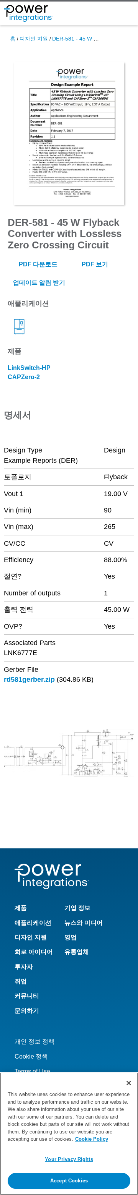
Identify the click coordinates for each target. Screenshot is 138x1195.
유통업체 (76, 952)
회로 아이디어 (34, 952)
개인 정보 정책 (34, 1041)
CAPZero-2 (24, 377)
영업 (70, 937)
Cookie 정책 (31, 1056)
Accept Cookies (69, 1181)
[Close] (128, 1083)
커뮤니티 (27, 995)
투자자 (24, 966)
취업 (21, 981)
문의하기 (27, 1010)
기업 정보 (77, 908)
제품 (21, 908)
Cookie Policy (91, 1139)
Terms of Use (32, 1071)
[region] (69, 1133)
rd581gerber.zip (29, 679)
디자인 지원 (34, 39)
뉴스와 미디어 (83, 922)
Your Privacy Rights (69, 1159)
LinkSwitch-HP (29, 368)
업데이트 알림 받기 (38, 282)
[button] (69, 752)
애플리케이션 (33, 922)
